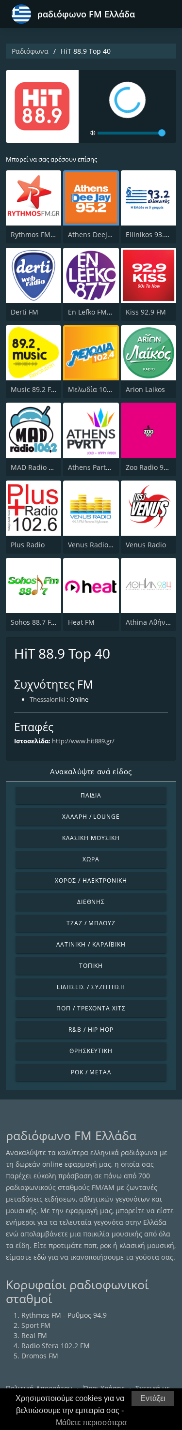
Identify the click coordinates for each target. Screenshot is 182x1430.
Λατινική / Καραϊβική (90, 944)
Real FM (34, 1335)
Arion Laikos (145, 389)
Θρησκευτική (91, 1051)
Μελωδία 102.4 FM (98, 389)
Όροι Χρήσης (104, 1388)
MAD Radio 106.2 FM (44, 467)
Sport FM (35, 1325)
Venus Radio (146, 544)
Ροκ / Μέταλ (91, 1072)
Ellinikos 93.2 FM (153, 234)
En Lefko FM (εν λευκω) (105, 311)
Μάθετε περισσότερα (91, 1422)
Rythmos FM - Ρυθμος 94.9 (53, 234)
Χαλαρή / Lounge (91, 817)
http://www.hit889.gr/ (83, 741)
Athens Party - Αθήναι (103, 467)
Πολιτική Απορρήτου (39, 1388)
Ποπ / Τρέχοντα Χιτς (91, 1008)
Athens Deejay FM (97, 234)
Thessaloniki (47, 699)
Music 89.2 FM (34, 389)
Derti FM (24, 311)
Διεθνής (91, 902)
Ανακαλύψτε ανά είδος (91, 771)
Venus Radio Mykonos (103, 544)
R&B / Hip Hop (91, 1029)
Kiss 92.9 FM (146, 311)
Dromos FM (39, 1355)
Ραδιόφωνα (30, 51)
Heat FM (81, 622)
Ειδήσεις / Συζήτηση (91, 987)
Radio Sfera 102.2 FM (55, 1345)
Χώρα (91, 859)
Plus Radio (28, 544)
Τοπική (91, 966)
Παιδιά (91, 795)
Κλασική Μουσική (90, 838)
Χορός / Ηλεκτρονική (91, 880)
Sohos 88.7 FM (34, 622)
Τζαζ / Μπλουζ (91, 923)
